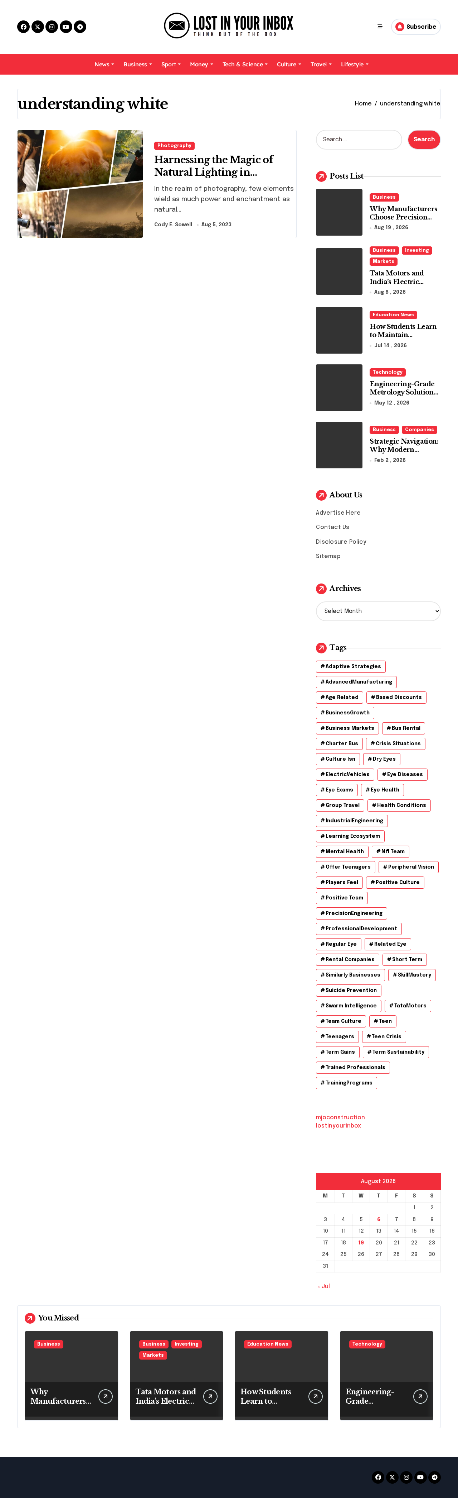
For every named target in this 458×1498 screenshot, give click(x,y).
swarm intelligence (351, 1005)
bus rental (406, 728)
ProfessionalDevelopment (361, 928)
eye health (385, 790)
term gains (340, 1052)
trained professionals (355, 1067)
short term (407, 959)
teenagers (340, 1036)
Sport (168, 64)
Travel (319, 64)
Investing (417, 250)
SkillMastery (414, 975)
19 (361, 1243)
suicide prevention (351, 990)
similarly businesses (353, 975)
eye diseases (405, 774)
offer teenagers (348, 867)
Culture (286, 64)
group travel (343, 805)
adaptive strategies (353, 666)
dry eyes (384, 759)
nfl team (393, 851)
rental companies (350, 959)
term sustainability (398, 1052)
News (101, 64)
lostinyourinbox (338, 1126)
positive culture (398, 882)
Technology (388, 372)
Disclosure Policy (341, 542)
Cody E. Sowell (173, 224)
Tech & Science (243, 64)
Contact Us (332, 527)
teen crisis (386, 1036)
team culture (343, 1021)
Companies (419, 429)
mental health (345, 851)
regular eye (341, 944)
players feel (342, 882)
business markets (350, 728)
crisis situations (398, 743)
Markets (383, 261)
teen (385, 1021)
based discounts (399, 697)
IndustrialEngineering (354, 820)
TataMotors (410, 1005)
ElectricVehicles (348, 774)
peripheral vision (411, 867)
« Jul (324, 1287)
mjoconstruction (340, 1118)
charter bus (342, 743)
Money (199, 64)
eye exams (339, 790)
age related (342, 697)
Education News (393, 315)
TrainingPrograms (349, 1083)
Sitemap (328, 556)
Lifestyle (352, 64)
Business (135, 64)
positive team (344, 898)
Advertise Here (338, 513)
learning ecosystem (353, 836)
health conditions (401, 805)
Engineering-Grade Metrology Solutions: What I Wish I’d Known (404, 396)
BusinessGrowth (348, 712)
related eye (390, 944)
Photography (174, 145)
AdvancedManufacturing (359, 682)
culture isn (340, 759)
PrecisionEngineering (354, 913)
